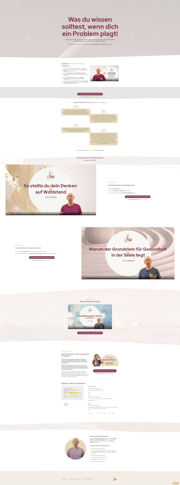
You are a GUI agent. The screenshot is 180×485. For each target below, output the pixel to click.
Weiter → (113, 413)
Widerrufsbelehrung (88, 478)
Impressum (64, 478)
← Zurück (90, 413)
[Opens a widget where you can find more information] (176, 483)
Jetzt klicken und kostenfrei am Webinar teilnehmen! (90, 94)
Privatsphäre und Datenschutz (73, 478)
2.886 (98, 413)
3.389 (110, 413)
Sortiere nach (66, 403)
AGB (82, 478)
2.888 (104, 413)
